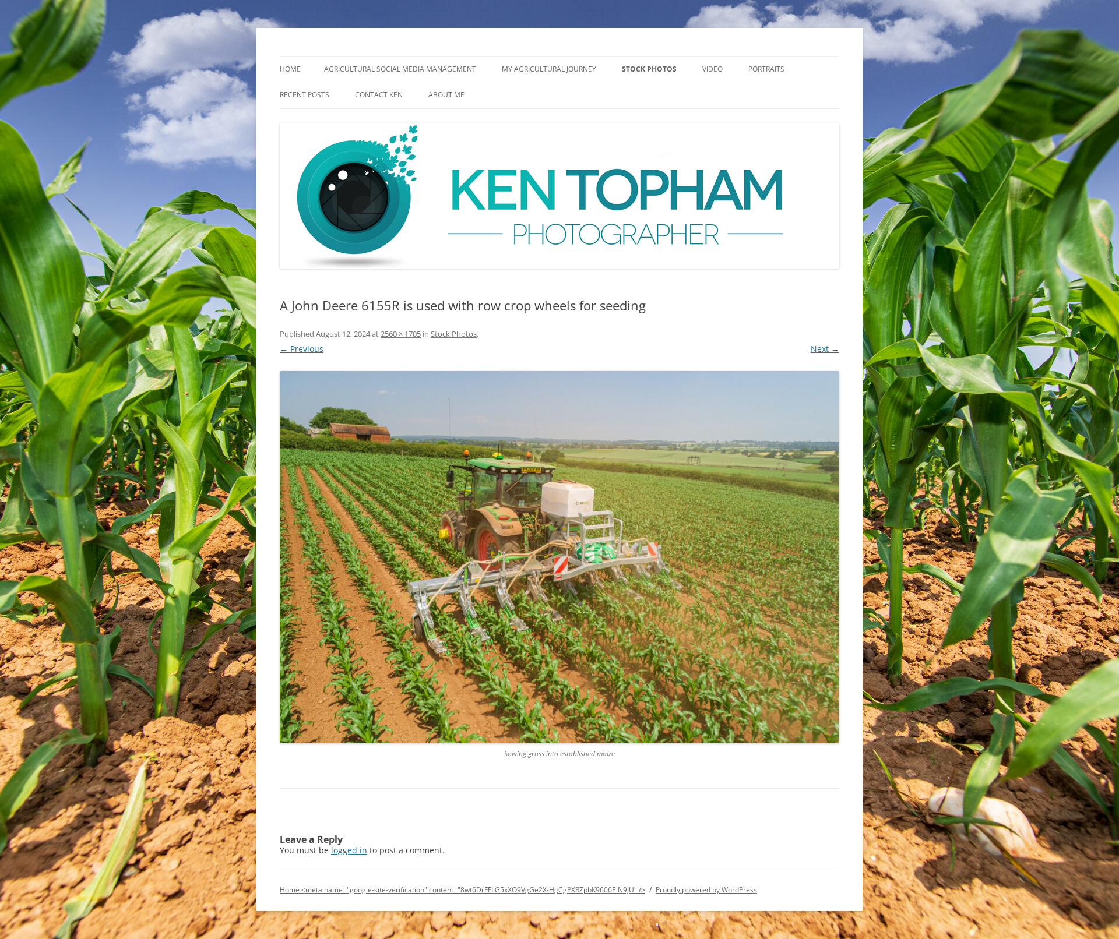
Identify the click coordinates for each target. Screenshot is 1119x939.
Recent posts (304, 95)
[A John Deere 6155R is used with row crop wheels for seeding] (559, 557)
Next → (825, 348)
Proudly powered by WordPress (706, 890)
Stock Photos (649, 69)
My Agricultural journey (549, 69)
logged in (349, 850)
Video (712, 69)
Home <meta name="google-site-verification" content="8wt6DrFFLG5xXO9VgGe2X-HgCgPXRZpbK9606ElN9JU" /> (462, 890)
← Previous (301, 348)
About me (446, 95)
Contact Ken (379, 95)
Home (290, 69)
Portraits (766, 69)
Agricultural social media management (400, 69)
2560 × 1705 (401, 334)
